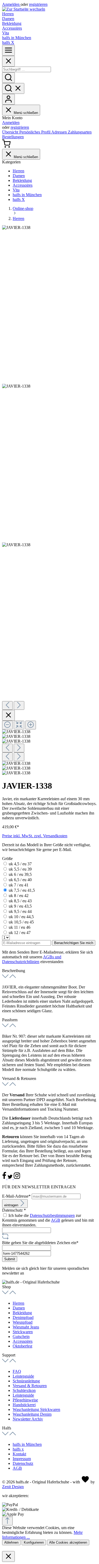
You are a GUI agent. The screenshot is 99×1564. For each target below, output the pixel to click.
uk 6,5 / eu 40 (20, 879)
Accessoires (22, 1341)
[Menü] (8, 50)
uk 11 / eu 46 (19, 927)
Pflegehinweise (25, 1400)
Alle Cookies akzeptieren (68, 1542)
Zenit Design (13, 1486)
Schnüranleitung (26, 1381)
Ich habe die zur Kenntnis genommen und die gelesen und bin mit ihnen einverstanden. (48, 1220)
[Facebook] (4, 1178)
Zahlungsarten (80, 132)
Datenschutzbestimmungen (52, 1215)
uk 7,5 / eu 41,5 (22, 890)
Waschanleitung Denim (32, 1414)
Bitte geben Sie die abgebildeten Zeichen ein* (40, 1242)
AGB (55, 1220)
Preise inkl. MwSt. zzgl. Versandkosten (34, 836)
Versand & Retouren (30, 1385)
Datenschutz (23, 1463)
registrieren (38, 4)
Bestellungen (13, 137)
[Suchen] (8, 77)
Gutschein (21, 1336)
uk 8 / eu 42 (19, 895)
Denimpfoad (23, 1317)
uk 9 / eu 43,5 (20, 906)
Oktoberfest (22, 1346)
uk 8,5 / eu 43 (20, 901)
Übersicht (10, 132)
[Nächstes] (19, 705)
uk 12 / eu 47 (20, 932)
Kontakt (19, 1454)
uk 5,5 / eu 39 (20, 869)
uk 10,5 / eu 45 (21, 922)
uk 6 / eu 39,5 (20, 874)
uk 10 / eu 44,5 (21, 916)
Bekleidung (22, 1312)
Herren (18, 1303)
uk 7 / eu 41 (19, 885)
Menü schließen (26, 113)
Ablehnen (11, 1542)
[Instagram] (17, 1178)
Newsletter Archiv (28, 1419)
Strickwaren (23, 1332)
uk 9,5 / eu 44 (20, 911)
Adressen (59, 132)
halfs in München (27, 1444)
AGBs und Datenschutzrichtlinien (31, 959)
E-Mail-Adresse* (17, 1196)
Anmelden (11, 4)
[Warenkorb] (6, 146)
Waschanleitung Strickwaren (36, 1409)
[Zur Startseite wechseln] (23, 9)
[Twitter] (10, 1178)
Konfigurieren (34, 1542)
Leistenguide (23, 1376)
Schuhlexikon (24, 1390)
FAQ (17, 1371)
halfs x (18, 1449)
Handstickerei (24, 1404)
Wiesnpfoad (22, 1322)
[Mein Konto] (8, 99)
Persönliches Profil (35, 132)
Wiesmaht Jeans (26, 1327)
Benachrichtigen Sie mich (73, 943)
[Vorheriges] (7, 705)
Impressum (22, 1458)
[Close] (8, 61)
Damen (19, 1308)
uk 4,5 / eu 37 (20, 864)
